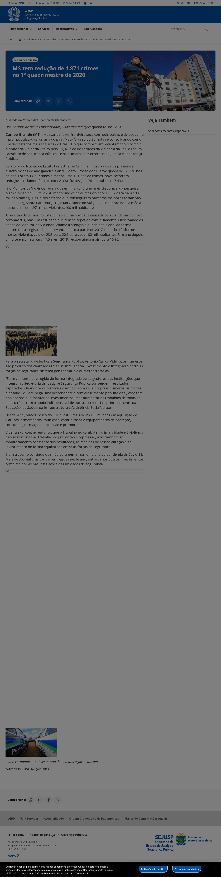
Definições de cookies (153, 869)
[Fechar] (215, 869)
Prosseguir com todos (187, 869)
